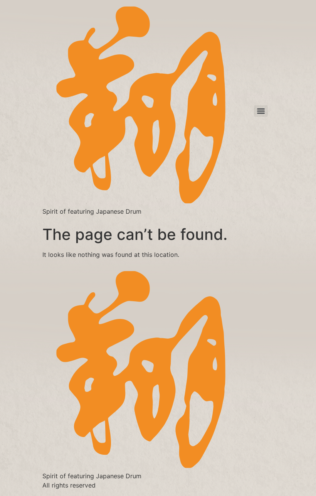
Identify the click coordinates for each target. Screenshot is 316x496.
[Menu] (261, 111)
